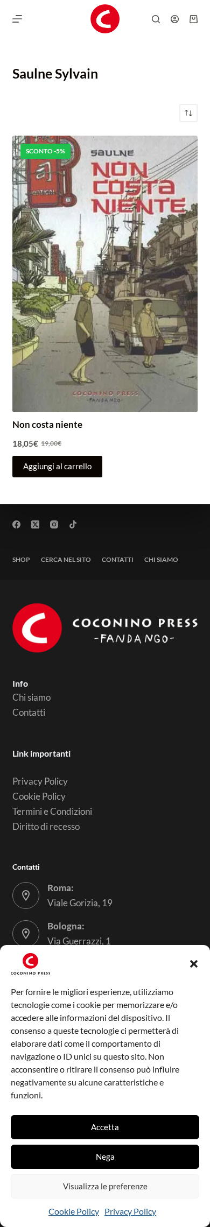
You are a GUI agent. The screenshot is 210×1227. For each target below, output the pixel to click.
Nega (105, 1156)
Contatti (118, 559)
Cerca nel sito (66, 559)
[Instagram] (54, 524)
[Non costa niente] (104, 274)
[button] (193, 963)
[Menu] (17, 19)
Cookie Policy (73, 1211)
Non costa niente (47, 424)
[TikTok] (73, 524)
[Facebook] (16, 524)
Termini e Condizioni (52, 811)
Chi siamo (161, 559)
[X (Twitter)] (35, 524)
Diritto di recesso (46, 826)
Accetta (105, 1127)
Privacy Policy (130, 1211)
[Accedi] (175, 19)
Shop (21, 559)
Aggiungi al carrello (57, 466)
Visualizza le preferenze (105, 1186)
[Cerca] (156, 19)
